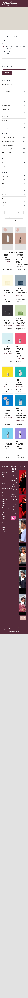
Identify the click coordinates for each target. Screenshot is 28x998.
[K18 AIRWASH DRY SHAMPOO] (20, 433)
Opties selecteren (6, 270)
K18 (4, 88)
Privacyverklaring (20, 629)
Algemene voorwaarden (14, 631)
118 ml (5, 180)
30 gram (5, 191)
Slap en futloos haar (8, 138)
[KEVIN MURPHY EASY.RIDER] (7, 338)
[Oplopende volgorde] (22, 212)
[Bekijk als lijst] (15, 220)
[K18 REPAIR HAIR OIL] (7, 372)
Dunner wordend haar (9, 145)
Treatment (6, 109)
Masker (5, 113)
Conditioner (6, 105)
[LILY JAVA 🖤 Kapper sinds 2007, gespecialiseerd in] (22, 482)
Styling (5, 120)
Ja (3, 162)
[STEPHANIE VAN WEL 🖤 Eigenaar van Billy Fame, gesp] (22, 506)
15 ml (4, 183)
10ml (4, 202)
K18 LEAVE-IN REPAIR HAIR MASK (19, 351)
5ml (4, 198)
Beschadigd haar (8, 152)
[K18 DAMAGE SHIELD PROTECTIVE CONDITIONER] (20, 400)
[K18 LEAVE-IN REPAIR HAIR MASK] (20, 338)
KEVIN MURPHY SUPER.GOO (8, 290)
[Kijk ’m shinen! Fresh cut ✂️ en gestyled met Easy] (22, 603)
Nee (4, 166)
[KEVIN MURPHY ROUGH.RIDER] (20, 280)
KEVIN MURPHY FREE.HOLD (20, 320)
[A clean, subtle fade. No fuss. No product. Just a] (22, 530)
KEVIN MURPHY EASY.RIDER (8, 349)
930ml (5, 206)
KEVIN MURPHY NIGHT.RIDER (8, 320)
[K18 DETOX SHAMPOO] (20, 372)
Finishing (5, 128)
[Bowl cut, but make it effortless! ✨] (22, 554)
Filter (7, 73)
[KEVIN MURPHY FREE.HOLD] (20, 310)
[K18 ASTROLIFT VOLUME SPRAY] (7, 433)
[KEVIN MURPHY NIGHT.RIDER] (7, 310)
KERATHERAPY (7, 92)
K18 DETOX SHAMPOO (20, 382)
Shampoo (6, 102)
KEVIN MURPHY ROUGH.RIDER (21, 290)
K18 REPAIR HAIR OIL (6, 382)
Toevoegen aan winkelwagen (6, 299)
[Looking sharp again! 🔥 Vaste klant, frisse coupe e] (22, 579)
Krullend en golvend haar (10, 149)
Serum (5, 124)
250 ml (5, 187)
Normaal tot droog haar (10, 141)
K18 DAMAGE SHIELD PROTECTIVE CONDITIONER (21, 413)
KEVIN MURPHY (7, 84)
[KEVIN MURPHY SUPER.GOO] (7, 280)
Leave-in (5, 116)
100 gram (5, 176)
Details (10, 269)
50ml (4, 194)
